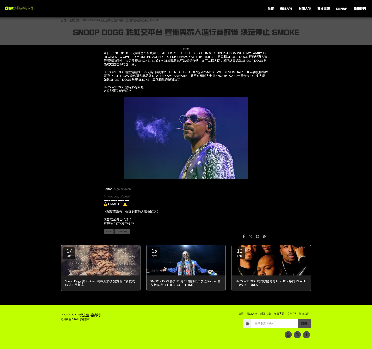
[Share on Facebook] (243, 236)
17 (69, 252)
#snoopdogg (112, 196)
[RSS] (264, 236)
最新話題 (74, 20)
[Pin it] (257, 236)
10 (239, 252)
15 (154, 252)
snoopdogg (122, 231)
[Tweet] (250, 236)
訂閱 (304, 323)
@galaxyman (122, 189)
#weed (125, 196)
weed (109, 231)
